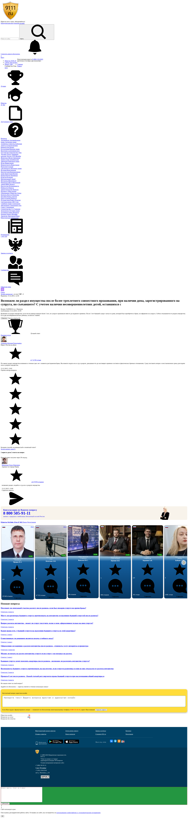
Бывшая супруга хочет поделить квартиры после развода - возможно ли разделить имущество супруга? (45, 661)
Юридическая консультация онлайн (13, 23)
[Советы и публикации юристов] (10, 20)
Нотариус (4, 191)
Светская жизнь (6, 202)
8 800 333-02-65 (75, 710)
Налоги (12, 184)
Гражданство (13, 152)
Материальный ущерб (8, 179)
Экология (4, 216)
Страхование (9, 207)
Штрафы (14, 214)
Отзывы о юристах (40, 734)
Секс (17, 202)
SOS (6, 68)
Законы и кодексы (100, 731)
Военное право (14, 149)
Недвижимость (14, 186)
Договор (4, 154)
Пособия (4, 196)
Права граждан (12, 196)
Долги (9, 154)
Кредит (8, 175)
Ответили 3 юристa (7, 665)
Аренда (3, 145)
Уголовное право (7, 212)
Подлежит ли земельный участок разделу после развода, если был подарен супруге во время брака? (43, 608)
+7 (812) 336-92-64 (41, 770)
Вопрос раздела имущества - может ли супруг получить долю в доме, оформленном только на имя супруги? (47, 623)
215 (29, 717)
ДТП (13, 156)
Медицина (4, 181)
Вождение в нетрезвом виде (10, 151)
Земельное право (13, 161)
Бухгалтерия (5, 149)
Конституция (5, 172)
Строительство (6, 209)
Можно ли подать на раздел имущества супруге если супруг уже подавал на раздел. (36, 654)
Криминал (14, 175)
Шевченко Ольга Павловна (11, 465)
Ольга (3, 292)
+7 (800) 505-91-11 (40, 765)
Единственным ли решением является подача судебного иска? (27, 638)
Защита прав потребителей (10, 159)
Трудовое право (14, 211)
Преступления (6, 198)
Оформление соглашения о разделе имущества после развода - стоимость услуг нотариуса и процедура (44, 646)
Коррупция (9, 174)
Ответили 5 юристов (8, 650)
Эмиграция (11, 216)
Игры (3, 163)
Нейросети (4, 188)
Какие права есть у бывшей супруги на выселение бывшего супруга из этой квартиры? (38, 631)
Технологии (5, 211)
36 (29, 715)
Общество (13, 193)
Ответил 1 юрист (6, 634)
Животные (4, 158)
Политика (15, 195)
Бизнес (12, 147)
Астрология (10, 145)
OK (2, 816)
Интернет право (16, 168)
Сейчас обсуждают (11, 62)
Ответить (4, 318)
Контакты (128, 731)
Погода (9, 195)
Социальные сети (15, 205)
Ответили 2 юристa (7, 612)
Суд (12, 209)
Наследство (5, 186)
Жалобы (18, 156)
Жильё (10, 158)
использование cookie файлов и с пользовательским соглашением (78, 812)
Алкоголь (11, 144)
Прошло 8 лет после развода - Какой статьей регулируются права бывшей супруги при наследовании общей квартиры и (52, 676)
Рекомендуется (6, 335)
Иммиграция (9, 163)
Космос (15, 174)
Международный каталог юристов (45, 731)
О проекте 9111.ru (100, 734)
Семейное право (6, 204)
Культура (4, 177)
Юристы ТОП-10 (10, 61)
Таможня (17, 209)
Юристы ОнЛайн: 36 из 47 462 (12, 522)
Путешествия (5, 200)
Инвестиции (15, 165)
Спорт (3, 207)
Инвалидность (6, 165)
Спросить (17, 598)
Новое (9, 64)
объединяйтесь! (20, 21)
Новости (16, 189)
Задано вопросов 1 (7, 294)
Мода (10, 182)
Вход (2, 57)
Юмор (17, 216)
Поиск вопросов (70, 734)
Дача (19, 152)
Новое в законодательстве (7, 188)
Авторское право (10, 142)
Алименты (4, 144)
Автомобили (5, 140)
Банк (16, 145)
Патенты (4, 195)
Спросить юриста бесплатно (10, 54)
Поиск (25, 522)
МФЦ (7, 184)
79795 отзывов (37, 482)
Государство (5, 152)
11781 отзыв (35, 360)
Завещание (16, 158)
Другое (9, 156)
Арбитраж (18, 144)
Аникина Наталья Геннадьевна (11, 343)
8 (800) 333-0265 (37, 59)
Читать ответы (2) (14, 318)
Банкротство (5, 147)
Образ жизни (12, 191)
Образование (5, 193)
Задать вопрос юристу (8, 449)
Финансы (16, 212)
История (4, 170)
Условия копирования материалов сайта (52, 763)
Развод (12, 200)
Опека (19, 193)
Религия (17, 200)
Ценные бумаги (6, 214)
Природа (14, 198)
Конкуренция (11, 170)
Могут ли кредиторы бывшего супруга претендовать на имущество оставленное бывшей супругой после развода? (49, 616)
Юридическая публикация (9, 218)
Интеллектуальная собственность (7, 167)
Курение (10, 177)
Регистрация (31, 522)
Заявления (4, 161)
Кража (3, 175)
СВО (13, 202)
